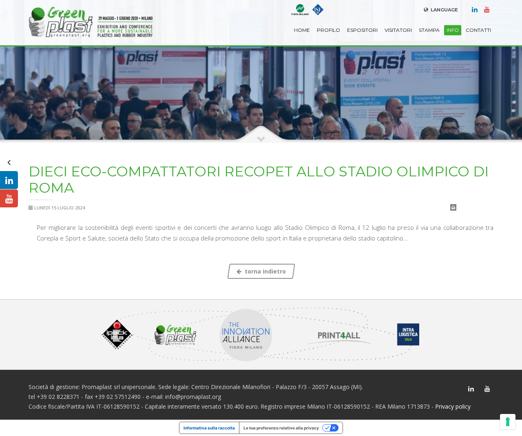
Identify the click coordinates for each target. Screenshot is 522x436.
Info (453, 30)
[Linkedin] (475, 9)
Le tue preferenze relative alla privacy (281, 427)
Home (302, 30)
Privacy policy (453, 406)
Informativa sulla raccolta (209, 427)
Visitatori (398, 30)
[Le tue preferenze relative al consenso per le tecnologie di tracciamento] (507, 421)
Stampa (429, 30)
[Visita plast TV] (9, 198)
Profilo (328, 30)
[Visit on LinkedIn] (9, 180)
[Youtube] (487, 9)
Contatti (478, 30)
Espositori (362, 30)
